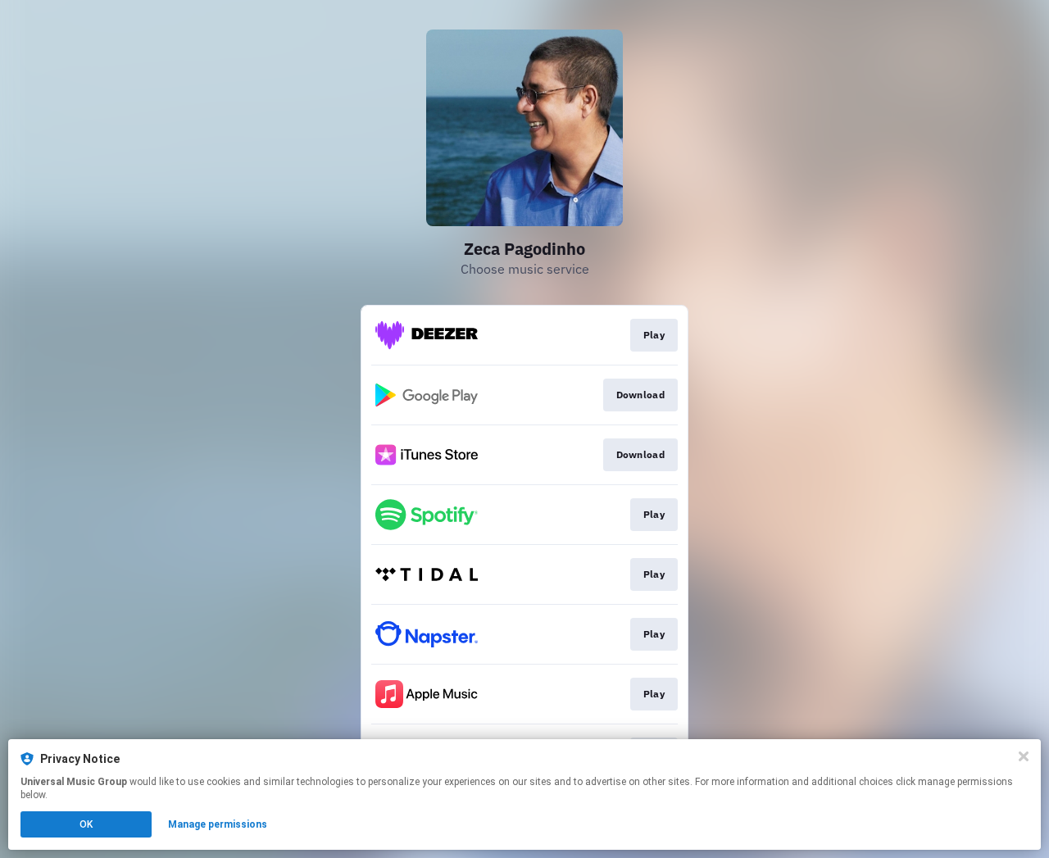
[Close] (1023, 756)
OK (86, 824)
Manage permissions (217, 824)
